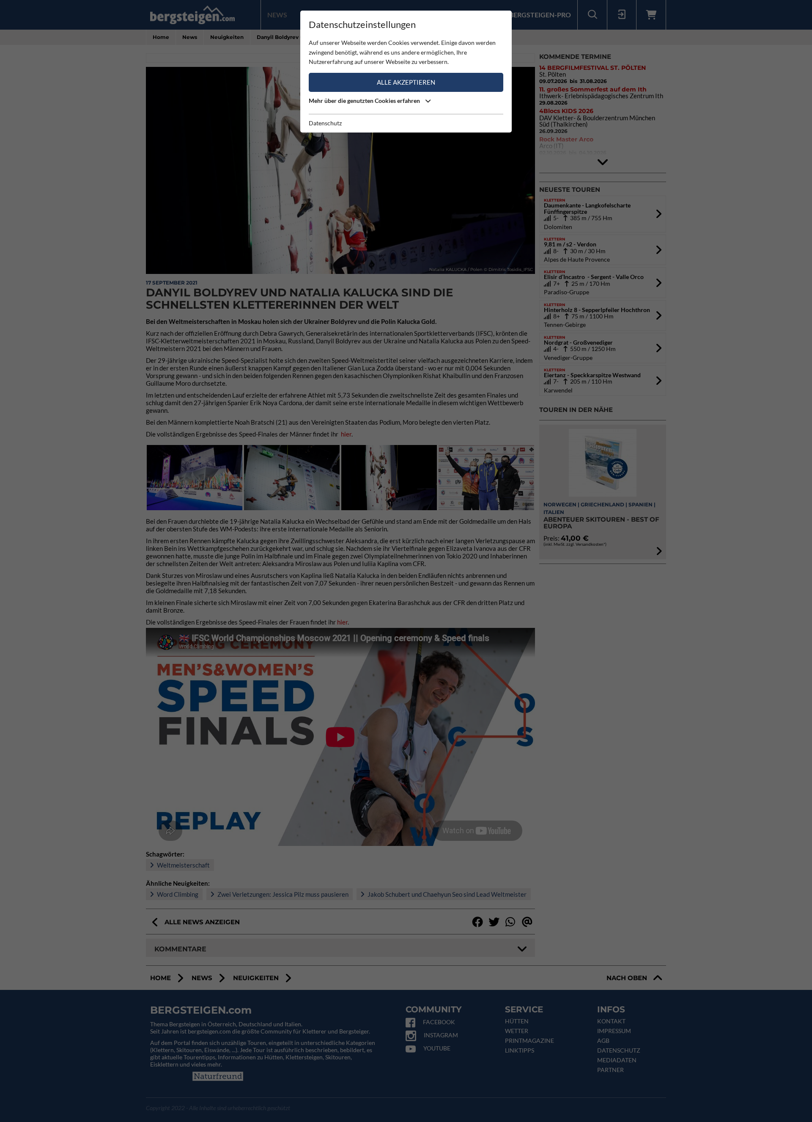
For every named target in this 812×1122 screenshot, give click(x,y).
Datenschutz (325, 123)
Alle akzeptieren (406, 82)
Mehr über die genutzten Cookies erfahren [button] (365, 100)
